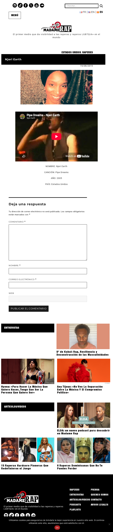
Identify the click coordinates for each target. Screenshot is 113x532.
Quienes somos (99, 495)
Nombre (15, 265)
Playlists (75, 510)
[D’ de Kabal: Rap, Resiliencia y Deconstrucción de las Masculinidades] (83, 336)
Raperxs (87, 52)
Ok (57, 527)
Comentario (17, 222)
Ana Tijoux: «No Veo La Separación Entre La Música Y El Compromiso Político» (80, 390)
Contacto (96, 500)
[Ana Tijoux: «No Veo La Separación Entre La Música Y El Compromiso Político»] (83, 371)
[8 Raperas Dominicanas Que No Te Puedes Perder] (83, 450)
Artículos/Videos (15, 407)
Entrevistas (11, 328)
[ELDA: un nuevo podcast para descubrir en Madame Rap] (83, 415)
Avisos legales (99, 505)
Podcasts (75, 505)
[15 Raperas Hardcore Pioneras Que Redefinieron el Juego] (27, 450)
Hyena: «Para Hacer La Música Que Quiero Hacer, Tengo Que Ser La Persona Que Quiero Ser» (24, 390)
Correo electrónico (22, 279)
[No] (109, 524)
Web (11, 293)
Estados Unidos (71, 52)
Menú (14, 15)
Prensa (95, 490)
